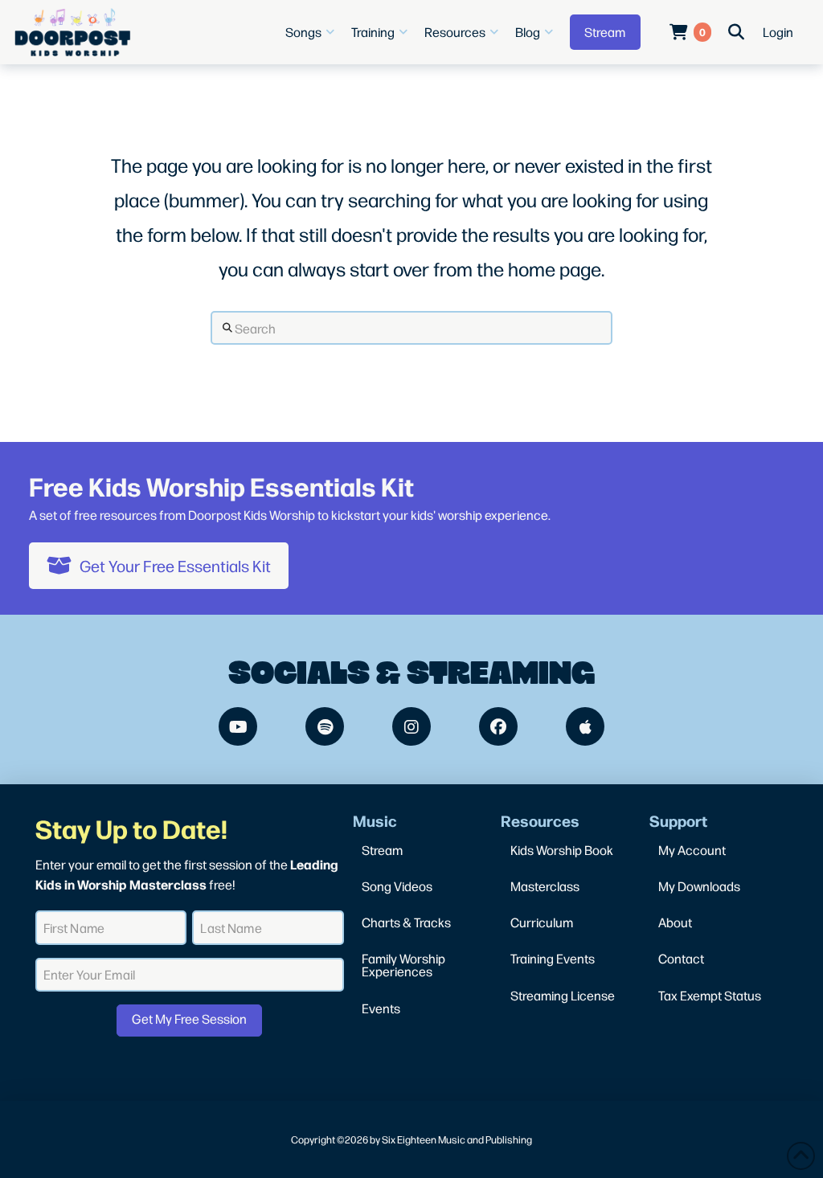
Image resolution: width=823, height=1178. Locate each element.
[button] (311, 32)
